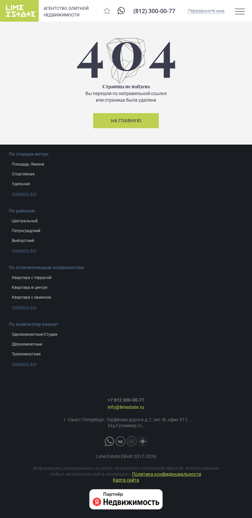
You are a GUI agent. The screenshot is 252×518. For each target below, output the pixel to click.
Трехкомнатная (26, 354)
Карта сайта (126, 480)
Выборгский (23, 240)
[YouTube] (131, 441)
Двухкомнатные (27, 344)
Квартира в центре (29, 287)
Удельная (21, 184)
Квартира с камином (31, 297)
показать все (24, 193)
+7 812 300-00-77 (126, 400)
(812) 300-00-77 (154, 11)
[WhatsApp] (121, 10)
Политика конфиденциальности (166, 474)
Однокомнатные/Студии (34, 334)
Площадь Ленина (28, 164)
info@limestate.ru (126, 407)
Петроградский (26, 231)
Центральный (25, 221)
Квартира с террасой (32, 277)
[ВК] (120, 441)
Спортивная (23, 174)
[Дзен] (143, 441)
